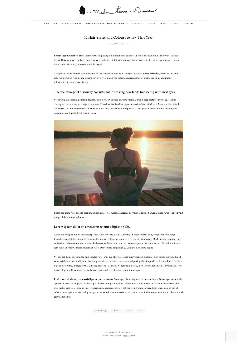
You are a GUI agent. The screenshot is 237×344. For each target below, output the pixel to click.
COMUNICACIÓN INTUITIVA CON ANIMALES (107, 24)
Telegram (42, 10)
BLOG (163, 24)
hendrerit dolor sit (69, 239)
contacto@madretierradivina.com (118, 332)
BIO (55, 24)
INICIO (47, 24)
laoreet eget (79, 73)
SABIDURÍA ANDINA (72, 24)
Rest (140, 311)
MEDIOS (174, 24)
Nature (116, 311)
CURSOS (152, 24)
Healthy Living (100, 311)
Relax (129, 311)
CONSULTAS (138, 24)
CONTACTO (188, 24)
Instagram (37, 10)
